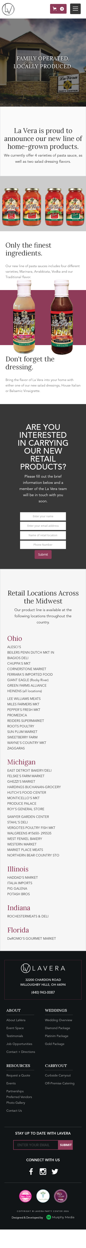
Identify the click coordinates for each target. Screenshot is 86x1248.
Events (11, 1083)
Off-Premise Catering (60, 1083)
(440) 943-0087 (43, 993)
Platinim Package (56, 1036)
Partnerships (15, 1091)
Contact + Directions (20, 1052)
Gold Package (54, 1044)
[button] (58, 9)
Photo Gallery (15, 1102)
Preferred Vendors (19, 1097)
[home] (8, 9)
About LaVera (15, 1020)
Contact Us (14, 1110)
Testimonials (14, 1036)
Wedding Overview (58, 1020)
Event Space (15, 1028)
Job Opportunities (19, 1044)
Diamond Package (57, 1028)
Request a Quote (18, 1075)
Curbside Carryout (58, 1075)
